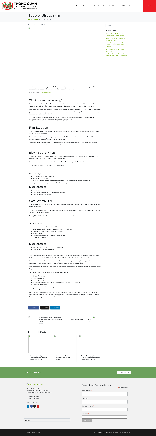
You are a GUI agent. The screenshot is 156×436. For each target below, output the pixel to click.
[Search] (68, 420)
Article (51, 25)
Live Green (83, 6)
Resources (132, 6)
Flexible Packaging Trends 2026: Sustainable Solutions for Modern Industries (115, 44)
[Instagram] (34, 406)
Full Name (86, 398)
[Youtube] (38, 406)
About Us (75, 6)
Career (139, 6)
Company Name (88, 406)
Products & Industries (95, 6)
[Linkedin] (28, 406)
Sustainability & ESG (109, 6)
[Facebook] (31, 406)
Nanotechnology (46, 93)
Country (85, 414)
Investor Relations (122, 6)
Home (69, 6)
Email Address (87, 390)
